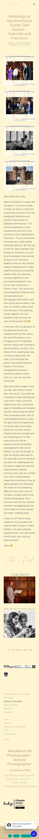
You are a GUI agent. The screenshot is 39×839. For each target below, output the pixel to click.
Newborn (8, 712)
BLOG (6, 739)
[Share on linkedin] (19, 650)
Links (6, 730)
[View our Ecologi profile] (14, 804)
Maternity (8, 708)
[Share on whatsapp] (22, 650)
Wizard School (11, 705)
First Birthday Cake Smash (17, 694)
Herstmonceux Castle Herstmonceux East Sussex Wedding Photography (20, 44)
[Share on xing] (27, 650)
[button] (34, 4)
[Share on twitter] (11, 650)
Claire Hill (25, 45)
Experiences (10, 734)
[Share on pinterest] (17, 650)
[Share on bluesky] (25, 650)
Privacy (7, 723)
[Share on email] (30, 650)
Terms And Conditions (14, 726)
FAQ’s (6, 719)
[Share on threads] (14, 650)
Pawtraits (8, 697)
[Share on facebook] (8, 650)
